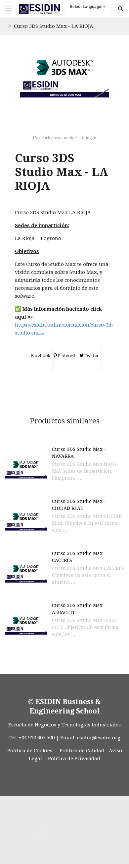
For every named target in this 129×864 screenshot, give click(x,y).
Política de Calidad (82, 751)
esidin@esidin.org (98, 738)
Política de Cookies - (32, 751)
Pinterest (66, 355)
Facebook (40, 355)
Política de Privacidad (74, 759)
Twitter (91, 355)
